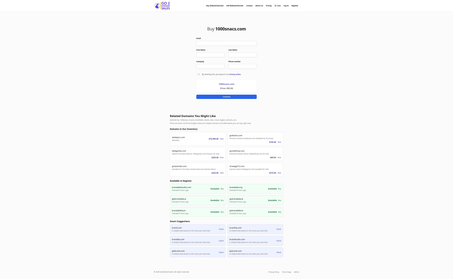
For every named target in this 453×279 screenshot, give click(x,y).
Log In (286, 5)
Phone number (234, 61)
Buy (222, 189)
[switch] (198, 74)
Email (198, 38)
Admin (296, 272)
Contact (249, 5)
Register (295, 5)
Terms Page (286, 272)
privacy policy (235, 74)
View (222, 139)
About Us (259, 5)
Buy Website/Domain (215, 5)
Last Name (232, 50)
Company (200, 61)
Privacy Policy (274, 272)
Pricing (269, 5)
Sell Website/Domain (234, 5)
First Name (200, 50)
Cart (279, 5)
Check (221, 229)
